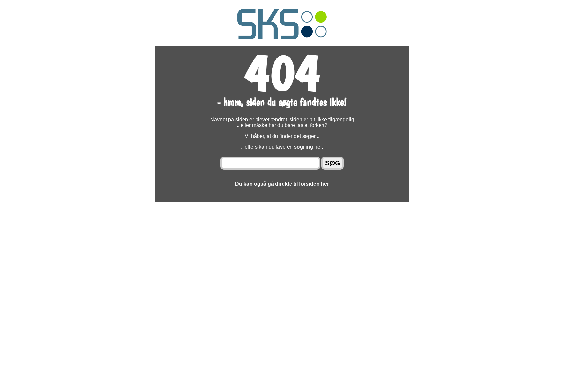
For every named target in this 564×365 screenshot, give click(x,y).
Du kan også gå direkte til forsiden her (282, 184)
